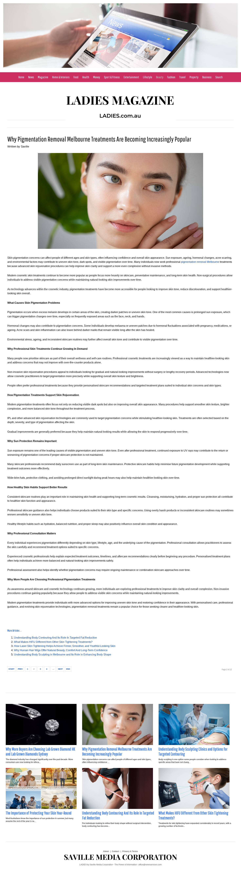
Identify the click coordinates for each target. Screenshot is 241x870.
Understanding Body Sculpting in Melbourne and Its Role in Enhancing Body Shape (62, 654)
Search (219, 77)
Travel (182, 77)
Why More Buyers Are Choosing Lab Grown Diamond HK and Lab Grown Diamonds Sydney (40, 751)
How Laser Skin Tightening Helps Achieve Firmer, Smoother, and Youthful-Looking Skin (64, 646)
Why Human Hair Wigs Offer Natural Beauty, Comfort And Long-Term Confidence (61, 650)
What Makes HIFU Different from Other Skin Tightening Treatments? (53, 642)
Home (21, 77)
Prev (20, 669)
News (31, 77)
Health (85, 77)
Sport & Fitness (112, 77)
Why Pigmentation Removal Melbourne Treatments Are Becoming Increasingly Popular (99, 139)
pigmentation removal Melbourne (200, 261)
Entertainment (131, 77)
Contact (115, 851)
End (68, 669)
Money (96, 77)
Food (75, 77)
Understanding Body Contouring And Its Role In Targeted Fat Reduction (55, 637)
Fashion (171, 77)
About (106, 851)
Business (206, 77)
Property (194, 77)
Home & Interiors (61, 77)
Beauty (159, 77)
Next (60, 669)
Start (11, 669)
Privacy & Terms (130, 851)
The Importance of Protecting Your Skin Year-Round (38, 813)
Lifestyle (147, 77)
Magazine (43, 77)
